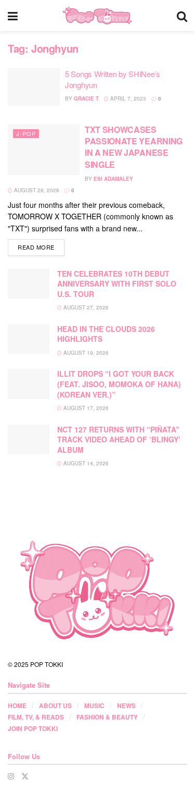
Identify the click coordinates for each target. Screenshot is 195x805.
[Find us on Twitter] (25, 776)
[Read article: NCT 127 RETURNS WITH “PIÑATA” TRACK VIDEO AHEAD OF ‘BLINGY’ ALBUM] (28, 439)
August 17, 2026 (85, 408)
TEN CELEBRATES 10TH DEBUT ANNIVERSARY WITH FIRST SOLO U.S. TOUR (116, 283)
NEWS (126, 705)
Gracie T (86, 98)
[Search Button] (182, 15)
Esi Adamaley (113, 178)
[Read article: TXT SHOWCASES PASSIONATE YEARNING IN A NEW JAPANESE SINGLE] (44, 150)
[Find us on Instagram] (11, 776)
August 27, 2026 (85, 307)
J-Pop (26, 133)
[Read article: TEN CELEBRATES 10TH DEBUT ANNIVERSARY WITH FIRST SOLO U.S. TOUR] (28, 284)
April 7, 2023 (127, 98)
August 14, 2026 (85, 463)
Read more (41, 246)
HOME (17, 705)
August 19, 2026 (85, 352)
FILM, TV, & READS (36, 717)
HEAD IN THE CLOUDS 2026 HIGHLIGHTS (106, 334)
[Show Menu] (13, 15)
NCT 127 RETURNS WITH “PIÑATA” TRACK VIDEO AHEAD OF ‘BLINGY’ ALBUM (118, 439)
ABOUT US (55, 705)
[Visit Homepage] (96, 15)
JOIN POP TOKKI (33, 728)
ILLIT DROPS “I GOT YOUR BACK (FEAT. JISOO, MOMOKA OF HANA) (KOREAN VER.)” (119, 383)
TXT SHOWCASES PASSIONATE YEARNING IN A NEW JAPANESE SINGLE (134, 146)
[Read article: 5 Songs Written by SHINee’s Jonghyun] (34, 87)
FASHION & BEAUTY (107, 717)
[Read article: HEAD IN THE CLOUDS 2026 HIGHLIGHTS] (28, 339)
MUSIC (94, 705)
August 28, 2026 (35, 190)
